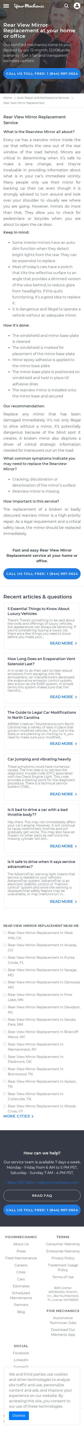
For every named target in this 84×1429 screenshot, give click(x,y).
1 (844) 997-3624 (20, 1182)
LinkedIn (21, 1360)
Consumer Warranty (63, 1244)
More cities (17, 1116)
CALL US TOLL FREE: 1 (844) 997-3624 (42, 73)
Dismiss (19, 1415)
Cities (21, 1272)
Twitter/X (21, 1367)
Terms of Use (63, 1277)
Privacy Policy (63, 1258)
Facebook (21, 1353)
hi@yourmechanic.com (58, 1182)
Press (21, 1251)
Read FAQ (42, 1195)
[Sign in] (77, 5)
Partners (21, 1305)
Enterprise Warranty (63, 1251)
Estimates (21, 1286)
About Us (21, 1244)
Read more (62, 643)
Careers (21, 1265)
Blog (21, 1312)
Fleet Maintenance (21, 1258)
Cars (21, 1279)
